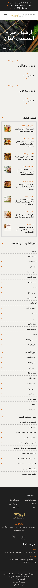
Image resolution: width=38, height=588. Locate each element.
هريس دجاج (32, 292)
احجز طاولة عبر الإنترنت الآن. (20, 3)
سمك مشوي (32, 324)
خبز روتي (33, 266)
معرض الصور (14, 504)
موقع (35, 507)
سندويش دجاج (31, 339)
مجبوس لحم (32, 256)
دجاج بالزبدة (32, 345)
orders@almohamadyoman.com (23, 559)
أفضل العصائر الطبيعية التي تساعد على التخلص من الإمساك (25, 144)
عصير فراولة (32, 394)
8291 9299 (17, 8)
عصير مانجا (32, 368)
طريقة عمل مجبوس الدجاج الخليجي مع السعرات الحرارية (24, 216)
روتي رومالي (27, 65)
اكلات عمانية (32, 427)
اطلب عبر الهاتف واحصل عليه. (20, 5)
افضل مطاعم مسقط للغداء (27, 463)
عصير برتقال (32, 373)
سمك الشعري (32, 277)
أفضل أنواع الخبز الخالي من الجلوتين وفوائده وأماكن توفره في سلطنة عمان (24, 202)
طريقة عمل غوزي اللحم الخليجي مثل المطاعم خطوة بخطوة (24, 187)
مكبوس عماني (31, 308)
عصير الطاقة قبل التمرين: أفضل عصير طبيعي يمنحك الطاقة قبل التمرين (25, 172)
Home (3, 49)
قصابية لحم (32, 319)
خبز (10, 49)
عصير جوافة (32, 399)
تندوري (34, 313)
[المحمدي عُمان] (23, 15)
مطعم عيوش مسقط (29, 474)
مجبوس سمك (32, 272)
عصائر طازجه (32, 357)
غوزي (35, 334)
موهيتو (34, 404)
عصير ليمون (32, 388)
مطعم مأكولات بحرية (29, 469)
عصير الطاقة (32, 362)
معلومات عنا (14, 500)
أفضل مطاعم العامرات (28, 422)
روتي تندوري (28, 90)
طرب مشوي (32, 298)
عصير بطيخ (32, 378)
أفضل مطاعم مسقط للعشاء (26, 432)
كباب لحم (33, 303)
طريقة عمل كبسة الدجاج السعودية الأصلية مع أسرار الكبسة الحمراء (25, 229)
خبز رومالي (32, 261)
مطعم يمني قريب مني (28, 437)
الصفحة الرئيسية (31, 500)
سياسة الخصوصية (19, 582)
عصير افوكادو (32, 383)
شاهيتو (34, 287)
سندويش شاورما (31, 329)
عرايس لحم (32, 282)
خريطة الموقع (19, 584)
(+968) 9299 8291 (30, 562)
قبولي (34, 251)
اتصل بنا (16, 507)
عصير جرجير (32, 409)
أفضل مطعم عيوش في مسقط (25, 448)
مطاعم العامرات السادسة (27, 458)
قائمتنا (34, 504)
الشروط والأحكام (19, 579)
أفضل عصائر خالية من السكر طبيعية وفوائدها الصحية (24, 130)
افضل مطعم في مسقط (28, 443)
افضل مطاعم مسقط (29, 453)
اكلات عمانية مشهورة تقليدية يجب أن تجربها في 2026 (24, 158)
